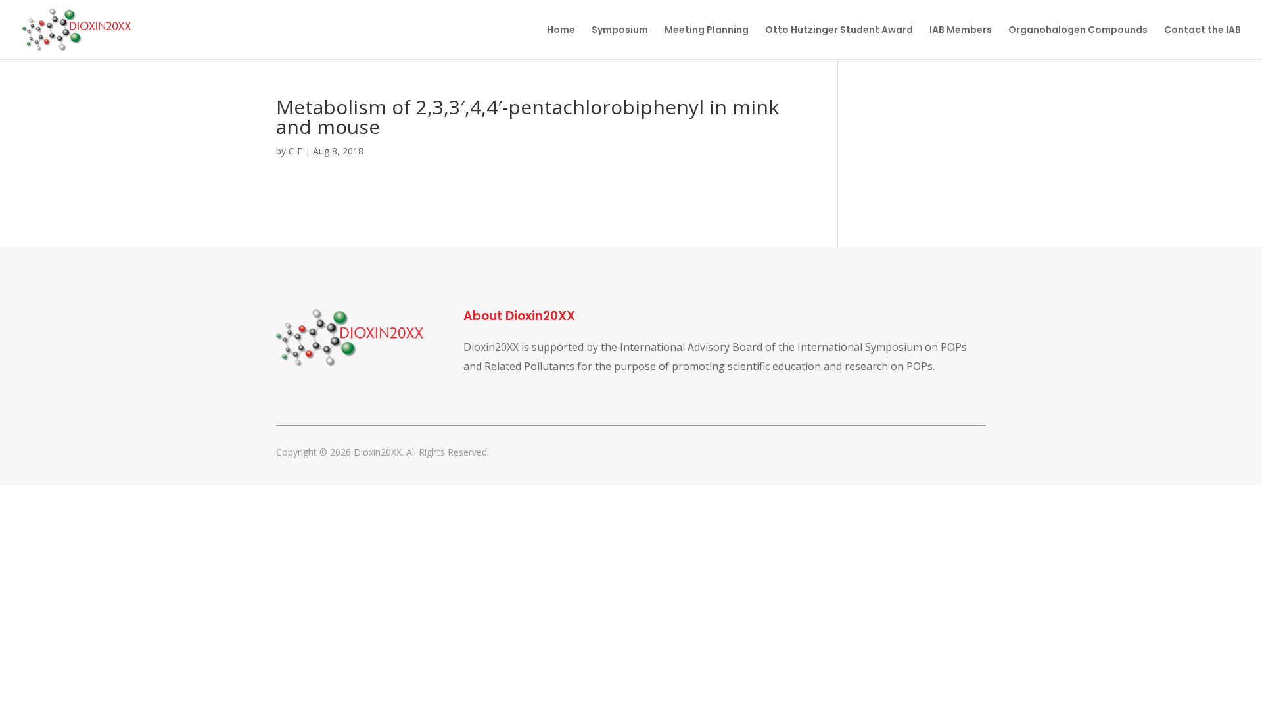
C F (295, 151)
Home (561, 30)
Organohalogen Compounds (1078, 30)
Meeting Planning (707, 30)
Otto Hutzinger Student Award (839, 30)
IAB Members (960, 30)
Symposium (620, 30)
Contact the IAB (1202, 30)
